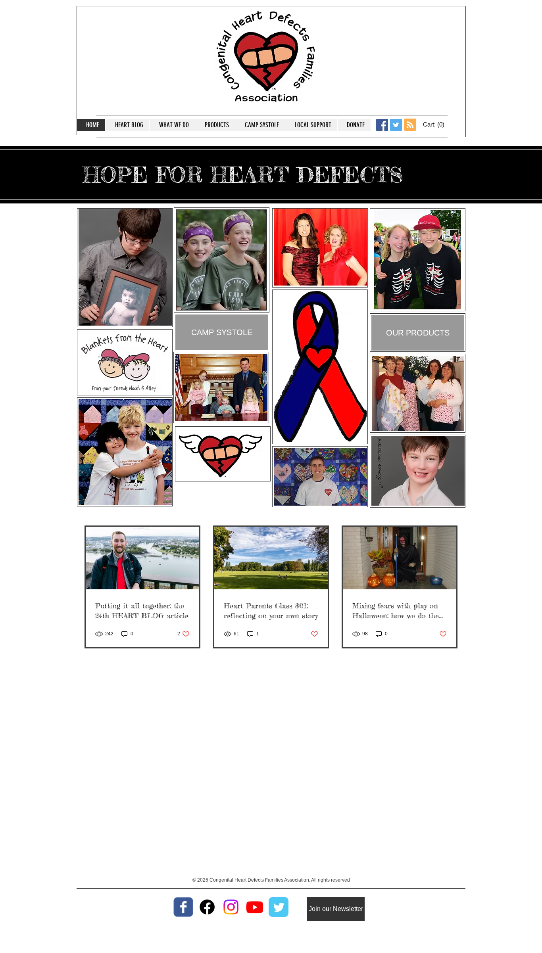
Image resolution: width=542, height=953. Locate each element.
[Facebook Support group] (207, 907)
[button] (434, 124)
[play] (250, 303)
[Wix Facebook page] (183, 907)
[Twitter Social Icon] (396, 125)
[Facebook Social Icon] (382, 125)
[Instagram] (231, 907)
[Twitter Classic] (278, 907)
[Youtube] (255, 907)
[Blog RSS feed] (410, 125)
